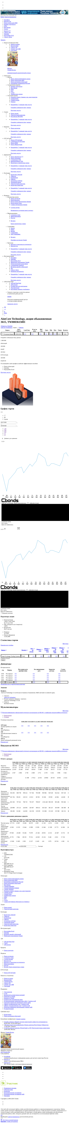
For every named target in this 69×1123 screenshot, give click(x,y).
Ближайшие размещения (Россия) (20, 83)
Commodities (14, 232)
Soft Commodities (15, 234)
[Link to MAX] (5, 1078)
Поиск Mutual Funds (16, 144)
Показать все (4, 742)
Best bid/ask (7, 27)
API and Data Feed (16, 283)
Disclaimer (7, 1095)
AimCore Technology (6, 327)
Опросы (13, 101)
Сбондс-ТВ (7, 32)
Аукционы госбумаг (16, 180)
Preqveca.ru (7, 1062)
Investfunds (7, 1056)
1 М (5, 428)
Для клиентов (8, 992)
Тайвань (21, 327)
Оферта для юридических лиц (12, 1005)
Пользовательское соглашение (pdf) (14, 1094)
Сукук (12, 92)
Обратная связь (8, 1089)
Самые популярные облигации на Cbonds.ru (16, 901)
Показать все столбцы (7, 645)
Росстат (13, 218)
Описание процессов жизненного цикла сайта (17, 1002)
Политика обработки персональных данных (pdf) (18, 1007)
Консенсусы (7, 21)
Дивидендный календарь (18, 115)
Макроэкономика (16, 216)
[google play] (17, 1069)
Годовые (6, 717)
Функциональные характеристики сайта (15, 1001)
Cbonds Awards (15, 100)
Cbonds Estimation (9, 886)
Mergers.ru (7, 1059)
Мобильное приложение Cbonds (20, 262)
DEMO (9, 296)
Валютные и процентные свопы (20, 163)
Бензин (13, 231)
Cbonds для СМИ (16, 49)
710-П (5, 943)
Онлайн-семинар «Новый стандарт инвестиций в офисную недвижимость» (26, 1022)
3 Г (5, 435)
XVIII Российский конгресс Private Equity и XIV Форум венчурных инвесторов (27, 1028)
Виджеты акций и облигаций (19, 267)
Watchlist (6, 34)
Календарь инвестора (17, 185)
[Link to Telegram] (5, 1072)
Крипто (7, 31)
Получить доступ (6, 372)
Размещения (14, 177)
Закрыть (3, 40)
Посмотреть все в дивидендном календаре (13, 684)
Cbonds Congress (20, 1019)
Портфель (7, 20)
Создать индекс (8, 959)
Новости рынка (15, 44)
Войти (2, 17)
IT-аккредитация (9, 1008)
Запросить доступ (12, 304)
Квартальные (8, 715)
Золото (6, 29)
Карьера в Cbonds (9, 998)
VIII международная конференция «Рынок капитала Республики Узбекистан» (26, 1025)
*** (25, 334)
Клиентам (7, 1091)
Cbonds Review (8, 981)
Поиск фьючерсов (17, 156)
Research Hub (14, 46)
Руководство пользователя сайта (13, 999)
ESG (12, 91)
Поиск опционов (16, 158)
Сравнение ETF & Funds (18, 141)
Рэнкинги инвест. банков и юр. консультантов (24, 97)
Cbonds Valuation (9, 889)
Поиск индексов (15, 198)
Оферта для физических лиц (12, 1004)
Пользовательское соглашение (12, 1092)
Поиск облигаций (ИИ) (11, 23)
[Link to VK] (5, 1076)
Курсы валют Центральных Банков (21, 201)
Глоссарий (14, 50)
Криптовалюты (15, 200)
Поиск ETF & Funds (16, 140)
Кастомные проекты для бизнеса (20, 289)
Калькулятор (7, 1014)
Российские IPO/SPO (17, 116)
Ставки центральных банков (19, 204)
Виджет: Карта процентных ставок (14, 967)
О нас (5, 993)
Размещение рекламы (10, 1088)
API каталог (14, 284)
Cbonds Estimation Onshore (11, 888)
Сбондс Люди (8, 37)
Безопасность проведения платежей (14, 995)
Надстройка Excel (9, 931)
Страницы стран (15, 215)
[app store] (6, 1069)
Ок (1, 1115)
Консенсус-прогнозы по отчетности (21, 244)
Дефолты (13, 176)
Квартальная (7, 754)
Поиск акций (14, 113)
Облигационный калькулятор (19, 264)
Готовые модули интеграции (19, 286)
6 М (5, 432)
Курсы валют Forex (16, 203)
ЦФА (5, 26)
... (4, 314)
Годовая (6, 755)
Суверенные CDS (16, 160)
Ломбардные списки (17, 94)
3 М (5, 430)
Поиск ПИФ (14, 143)
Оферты (13, 179)
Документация (15, 288)
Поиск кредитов (15, 128)
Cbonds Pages (14, 98)
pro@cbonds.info (5, 1052)
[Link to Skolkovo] (9, 1085)
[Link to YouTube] (5, 1074)
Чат (12, 268)
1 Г (5, 433)
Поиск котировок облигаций (19, 82)
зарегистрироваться (13, 1116)
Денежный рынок (16, 182)
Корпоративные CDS (17, 161)
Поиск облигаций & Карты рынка (20, 79)
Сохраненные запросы (17, 265)
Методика (65, 643)
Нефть (12, 229)
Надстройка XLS (9, 35)
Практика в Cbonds (9, 996)
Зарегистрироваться (10, 17)
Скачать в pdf (32, 1001)
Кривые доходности (10, 24)
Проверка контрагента (17, 271)
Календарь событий (16, 174)
